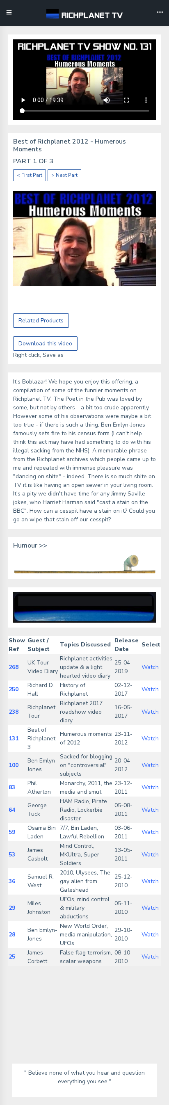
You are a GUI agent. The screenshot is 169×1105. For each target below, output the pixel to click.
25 (12, 957)
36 (12, 881)
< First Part (29, 175)
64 (12, 810)
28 (12, 934)
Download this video (45, 343)
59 (12, 832)
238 (13, 712)
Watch (150, 667)
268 (13, 667)
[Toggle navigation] (160, 13)
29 (12, 908)
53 (12, 854)
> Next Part (64, 175)
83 (12, 787)
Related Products (41, 320)
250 (13, 689)
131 (13, 738)
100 (13, 765)
